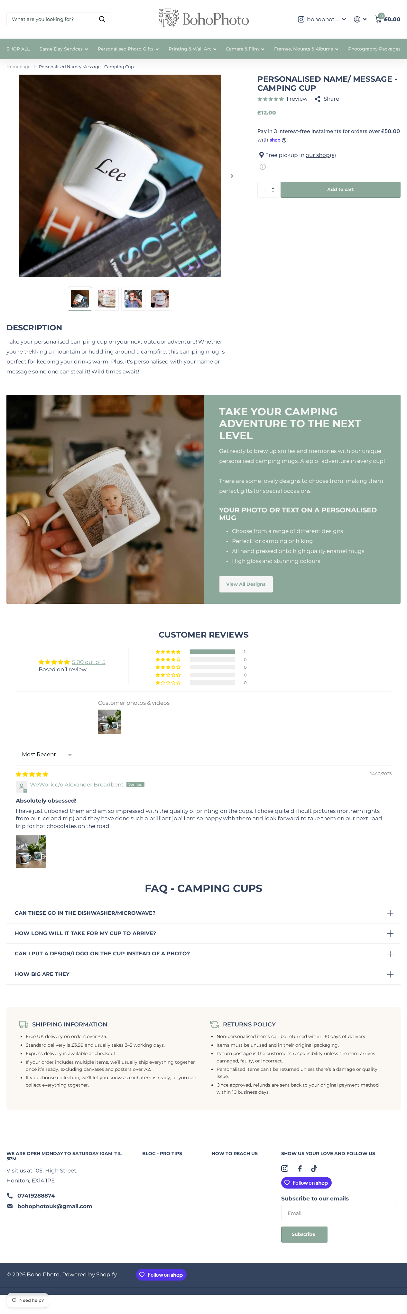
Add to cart (340, 189)
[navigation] (80, 299)
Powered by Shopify (89, 1274)
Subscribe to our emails (315, 1198)
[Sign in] (360, 19)
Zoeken (102, 19)
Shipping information (69, 1024)
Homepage (18, 66)
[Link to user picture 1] (31, 850)
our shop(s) (321, 155)
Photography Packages (374, 49)
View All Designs (245, 584)
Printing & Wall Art (190, 49)
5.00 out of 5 (89, 662)
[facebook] (299, 1168)
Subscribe (304, 1234)
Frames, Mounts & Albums (303, 49)
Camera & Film (242, 49)
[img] (32, 774)
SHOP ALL (18, 49)
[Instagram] (284, 1168)
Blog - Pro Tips (162, 1153)
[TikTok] (314, 1168)
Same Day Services (61, 49)
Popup (263, 166)
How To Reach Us (235, 1153)
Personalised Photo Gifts (125, 49)
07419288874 (36, 1195)
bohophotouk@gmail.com (54, 1206)
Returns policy (249, 1024)
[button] (274, 184)
